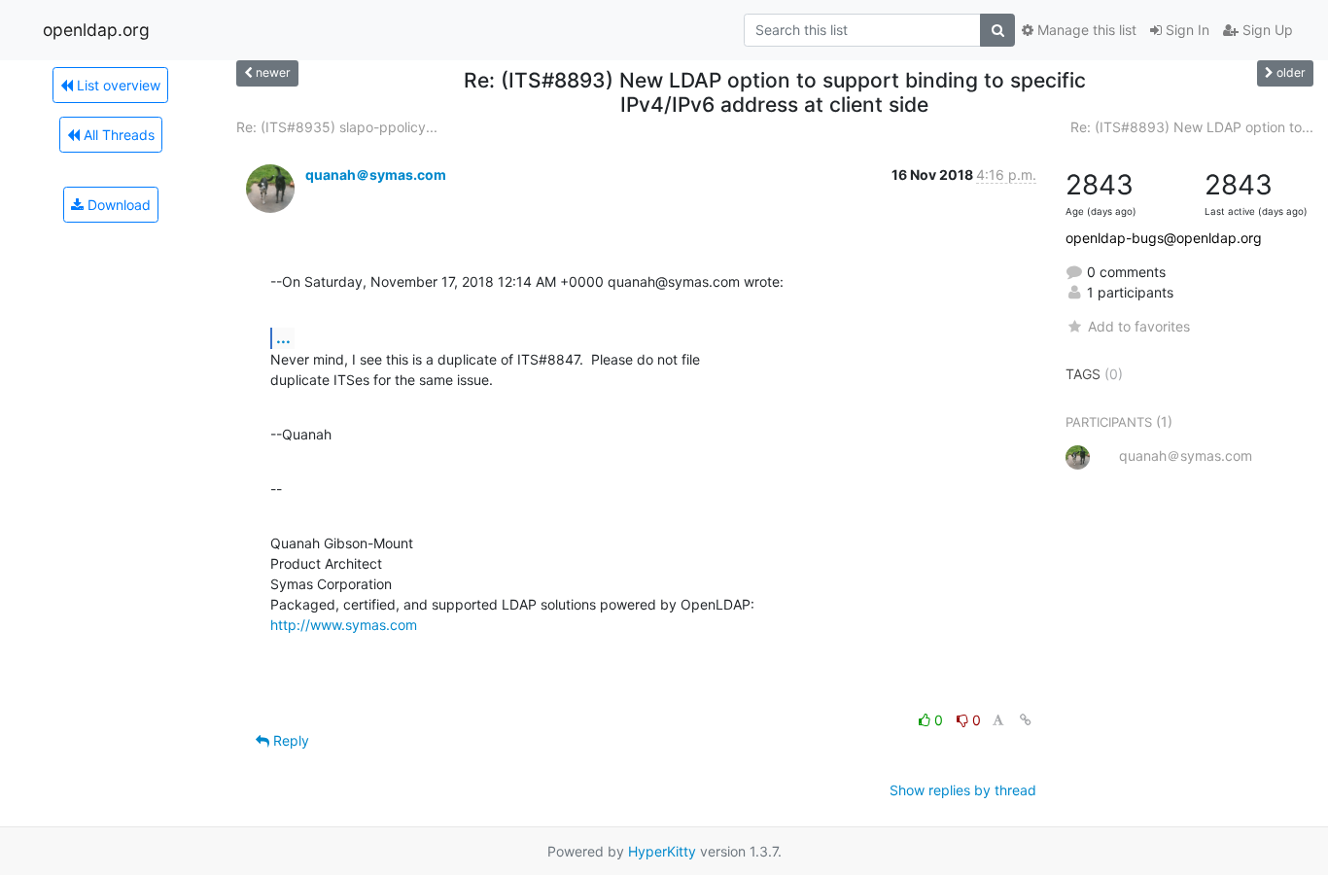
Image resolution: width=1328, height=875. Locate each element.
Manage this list (1084, 29)
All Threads (117, 134)
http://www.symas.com (343, 624)
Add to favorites (1138, 326)
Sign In (1185, 29)
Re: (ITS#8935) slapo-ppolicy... (336, 127)
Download (117, 204)
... (283, 337)
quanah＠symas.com (375, 174)
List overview (116, 85)
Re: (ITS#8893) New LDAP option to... (1191, 127)
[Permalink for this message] (1025, 720)
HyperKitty (662, 851)
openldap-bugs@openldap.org (1164, 237)
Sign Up (1266, 29)
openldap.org (96, 29)
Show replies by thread (963, 790)
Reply (289, 740)
